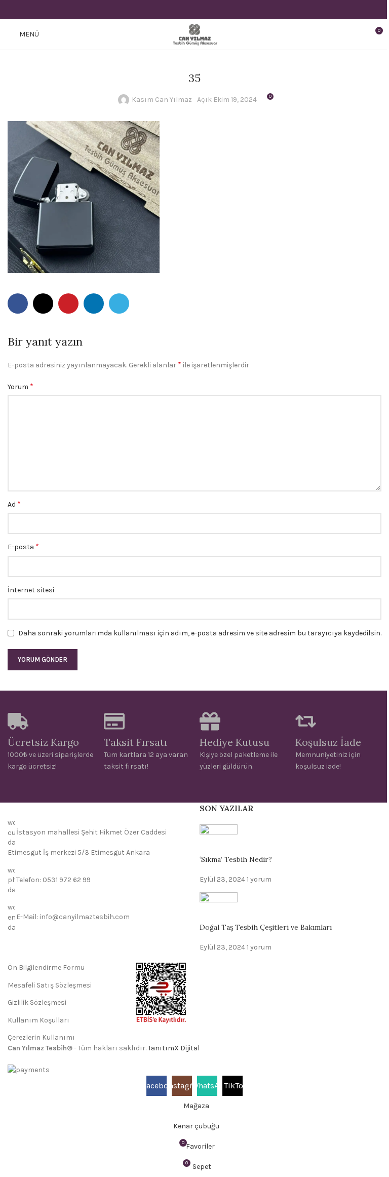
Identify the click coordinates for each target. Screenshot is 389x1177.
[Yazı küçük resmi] (219, 838)
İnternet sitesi (31, 590)
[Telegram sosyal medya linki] (220, 9)
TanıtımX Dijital (174, 1048)
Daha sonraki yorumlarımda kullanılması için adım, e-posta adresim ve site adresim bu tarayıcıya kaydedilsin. (199, 633)
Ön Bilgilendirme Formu (46, 967)
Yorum (20, 386)
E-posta (23, 546)
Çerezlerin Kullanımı (41, 1037)
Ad (14, 504)
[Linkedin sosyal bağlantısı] (207, 9)
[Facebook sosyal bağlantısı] (169, 9)
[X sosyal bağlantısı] (181, 9)
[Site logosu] (194, 33)
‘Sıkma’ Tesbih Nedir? (236, 859)
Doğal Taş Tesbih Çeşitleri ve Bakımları (266, 927)
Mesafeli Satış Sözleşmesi (50, 985)
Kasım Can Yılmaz (162, 99)
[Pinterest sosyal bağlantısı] (194, 9)
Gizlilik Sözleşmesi (37, 1002)
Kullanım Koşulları (38, 1020)
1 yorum (259, 879)
